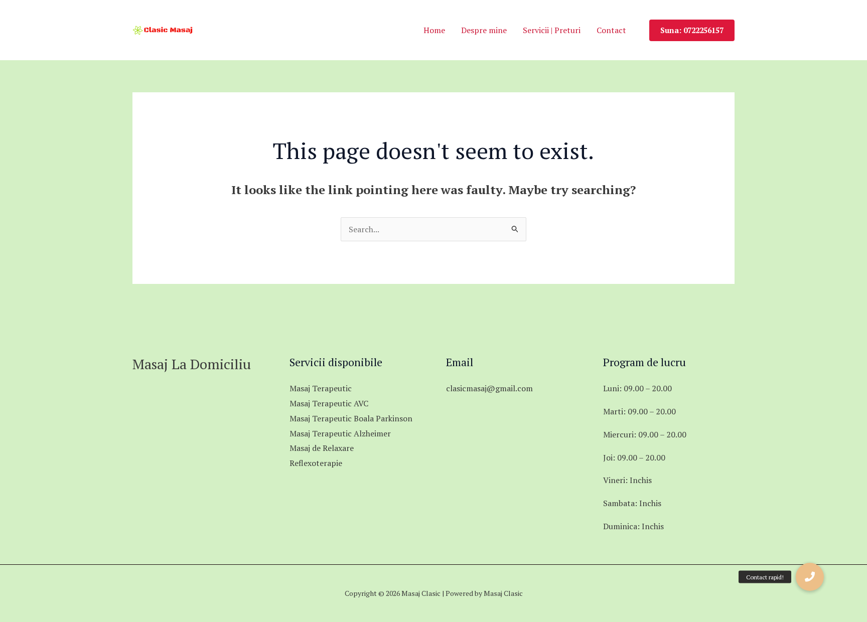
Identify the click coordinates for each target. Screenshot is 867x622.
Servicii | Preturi (552, 30)
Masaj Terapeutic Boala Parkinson (351, 418)
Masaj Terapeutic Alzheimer (340, 433)
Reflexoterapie (316, 463)
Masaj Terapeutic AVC (329, 403)
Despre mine (484, 30)
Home (434, 30)
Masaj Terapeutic (321, 388)
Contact (611, 30)
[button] (692, 30)
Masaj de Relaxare (322, 447)
